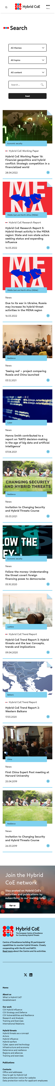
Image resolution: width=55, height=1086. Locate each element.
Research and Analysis (13, 1018)
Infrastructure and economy (16, 1047)
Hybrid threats (10, 1030)
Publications (8, 1062)
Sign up (12, 905)
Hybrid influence (10, 1039)
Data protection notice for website (19, 1077)
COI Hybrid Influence (12, 1009)
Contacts (7, 1069)
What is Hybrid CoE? (12, 997)
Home (5, 987)
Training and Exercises (13, 1020)
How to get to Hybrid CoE (15, 1075)
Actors (6, 1036)
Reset (27, 96)
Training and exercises (13, 1055)
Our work (7, 1006)
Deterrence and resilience (15, 1050)
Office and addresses (12, 1072)
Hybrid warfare (10, 1041)
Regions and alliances (13, 1053)
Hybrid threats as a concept (16, 1033)
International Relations (13, 1023)
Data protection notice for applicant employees (25, 1080)
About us (7, 994)
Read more (8, 951)
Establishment (9, 1000)
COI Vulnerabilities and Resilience (18, 1015)
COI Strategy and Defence (15, 1012)
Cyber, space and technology (16, 1044)
